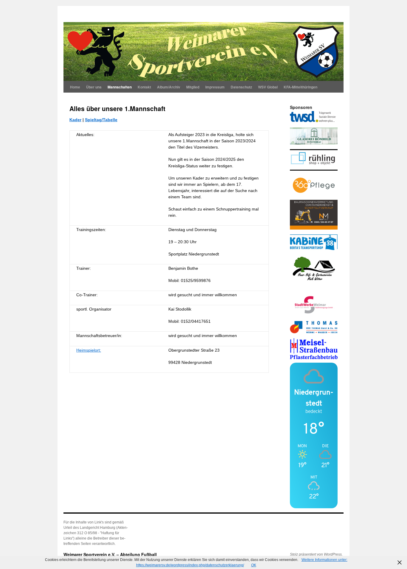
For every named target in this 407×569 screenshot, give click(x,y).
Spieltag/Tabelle (101, 119)
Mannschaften (120, 87)
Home (75, 87)
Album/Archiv (168, 87)
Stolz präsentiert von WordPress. (316, 554)
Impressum (215, 87)
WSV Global (268, 87)
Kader (75, 119)
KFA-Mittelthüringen (300, 87)
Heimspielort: (88, 350)
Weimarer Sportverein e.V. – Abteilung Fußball (110, 554)
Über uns (94, 87)
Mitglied (192, 87)
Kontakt (144, 87)
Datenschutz (241, 87)
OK (253, 565)
